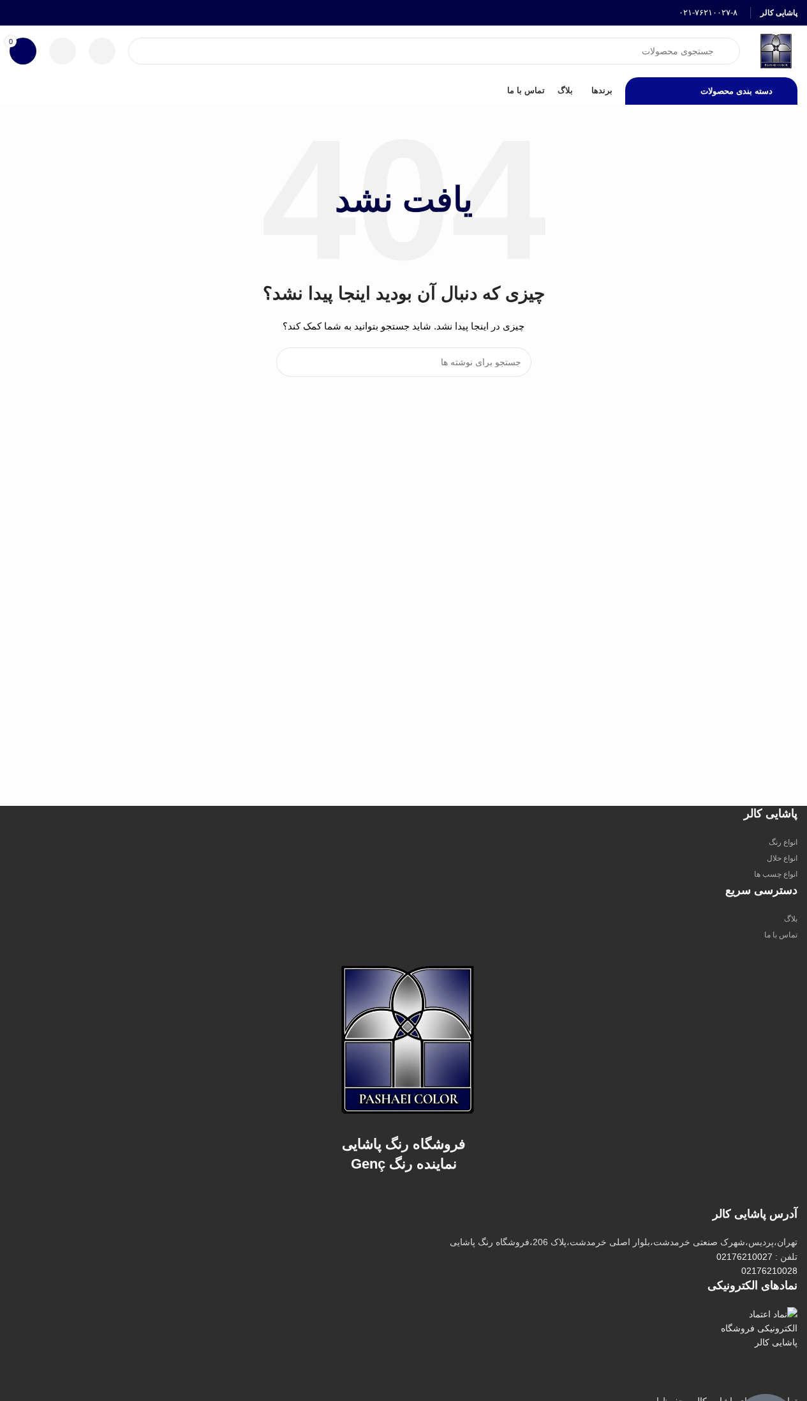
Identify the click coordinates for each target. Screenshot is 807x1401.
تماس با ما (780, 934)
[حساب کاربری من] (62, 51)
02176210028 (769, 1271)
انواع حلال (782, 858)
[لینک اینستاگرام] (33, 12)
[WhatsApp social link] (18, 12)
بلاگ (790, 918)
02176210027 (744, 1257)
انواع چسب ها (775, 874)
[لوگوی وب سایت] (775, 50)
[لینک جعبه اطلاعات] (699, 13)
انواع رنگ (783, 842)
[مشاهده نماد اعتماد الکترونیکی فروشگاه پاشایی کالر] (757, 1350)
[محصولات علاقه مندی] (102, 51)
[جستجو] (291, 362)
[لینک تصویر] (404, 1038)
